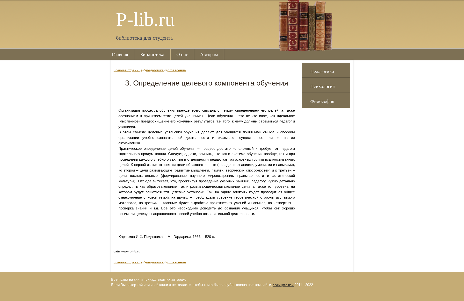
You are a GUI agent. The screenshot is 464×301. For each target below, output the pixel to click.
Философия (322, 101)
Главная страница (128, 70)
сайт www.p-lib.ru (127, 251)
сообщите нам (283, 285)
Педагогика (322, 71)
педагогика (155, 70)
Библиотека (152, 54)
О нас (182, 54)
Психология (322, 86)
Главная (120, 54)
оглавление (176, 70)
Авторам (209, 54)
